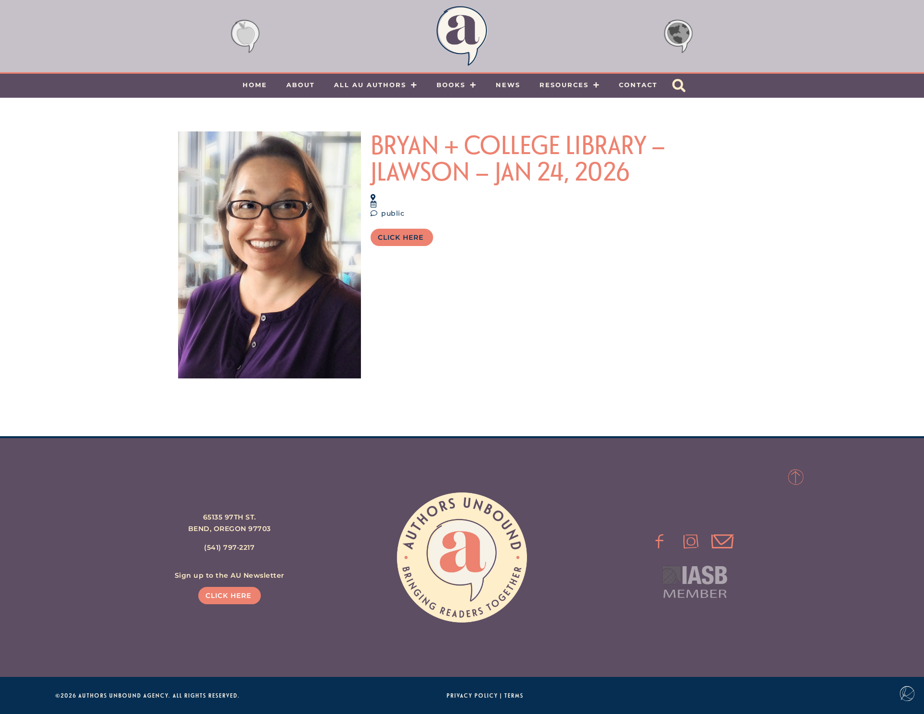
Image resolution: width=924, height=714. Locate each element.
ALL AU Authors (370, 85)
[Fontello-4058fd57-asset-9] (691, 541)
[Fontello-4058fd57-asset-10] (722, 541)
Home (255, 85)
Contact (638, 85)
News (508, 85)
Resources (564, 85)
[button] (679, 86)
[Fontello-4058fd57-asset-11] (659, 541)
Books (450, 85)
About (300, 85)
